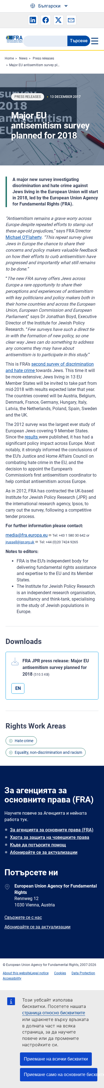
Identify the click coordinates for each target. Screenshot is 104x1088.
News (23, 58)
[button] (33, 20)
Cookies (60, 973)
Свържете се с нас (23, 917)
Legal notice (40, 973)
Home (9, 58)
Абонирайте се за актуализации (43, 852)
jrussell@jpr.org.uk (20, 542)
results (32, 437)
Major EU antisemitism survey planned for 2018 (44, 65)
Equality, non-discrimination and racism (48, 752)
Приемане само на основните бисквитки (60, 1074)
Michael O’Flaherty (24, 237)
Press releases (43, 58)
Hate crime (24, 740)
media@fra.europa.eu (27, 535)
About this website (17, 973)
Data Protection (83, 973)
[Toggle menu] (94, 41)
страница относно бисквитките (53, 1012)
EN (18, 688)
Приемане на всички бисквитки (56, 1059)
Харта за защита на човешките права (49, 837)
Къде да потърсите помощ (38, 844)
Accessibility (12, 978)
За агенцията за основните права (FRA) (51, 829)
